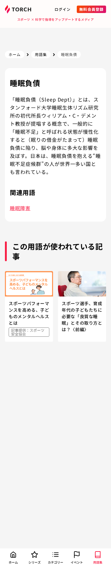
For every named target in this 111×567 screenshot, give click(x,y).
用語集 (41, 54)
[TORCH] (19, 9)
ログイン (63, 9)
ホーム (15, 54)
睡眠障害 (20, 208)
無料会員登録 (91, 9)
